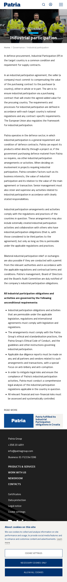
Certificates (14, 494)
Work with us (17, 472)
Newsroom (15, 478)
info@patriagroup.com (20, 451)
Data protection (17, 500)
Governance (19, 47)
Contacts (50, 4)
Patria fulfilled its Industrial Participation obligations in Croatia (48, 420)
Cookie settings (16, 512)
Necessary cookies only (34, 562)
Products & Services (21, 466)
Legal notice (14, 506)
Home (7, 47)
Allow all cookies (33, 572)
